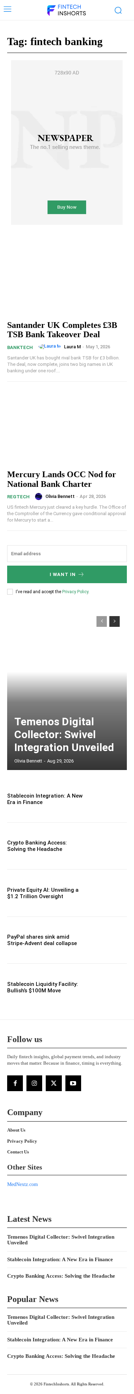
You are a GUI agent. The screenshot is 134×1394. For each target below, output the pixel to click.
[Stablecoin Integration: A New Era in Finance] (109, 799)
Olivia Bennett (60, 496)
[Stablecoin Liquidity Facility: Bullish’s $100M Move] (109, 987)
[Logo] (66, 10)
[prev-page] (101, 621)
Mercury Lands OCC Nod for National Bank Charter (61, 479)
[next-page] (114, 621)
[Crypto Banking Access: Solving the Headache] (109, 846)
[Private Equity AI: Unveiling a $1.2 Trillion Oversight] (109, 893)
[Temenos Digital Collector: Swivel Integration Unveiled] (67, 689)
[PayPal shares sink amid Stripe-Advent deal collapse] (109, 940)
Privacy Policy (75, 591)
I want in (63, 574)
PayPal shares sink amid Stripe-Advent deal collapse (42, 940)
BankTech (20, 347)
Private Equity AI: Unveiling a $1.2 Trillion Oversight (43, 893)
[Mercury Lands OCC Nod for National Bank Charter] (67, 427)
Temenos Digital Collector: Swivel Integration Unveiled (64, 734)
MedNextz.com (22, 1184)
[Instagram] (34, 1083)
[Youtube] (73, 1083)
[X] (53, 1083)
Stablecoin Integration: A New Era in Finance (60, 1259)
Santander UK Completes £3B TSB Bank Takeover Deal (62, 329)
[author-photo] (50, 346)
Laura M (72, 346)
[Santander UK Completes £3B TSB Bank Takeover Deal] (67, 277)
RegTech (18, 496)
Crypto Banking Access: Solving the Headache (37, 845)
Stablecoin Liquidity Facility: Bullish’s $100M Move (42, 987)
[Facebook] (15, 1083)
